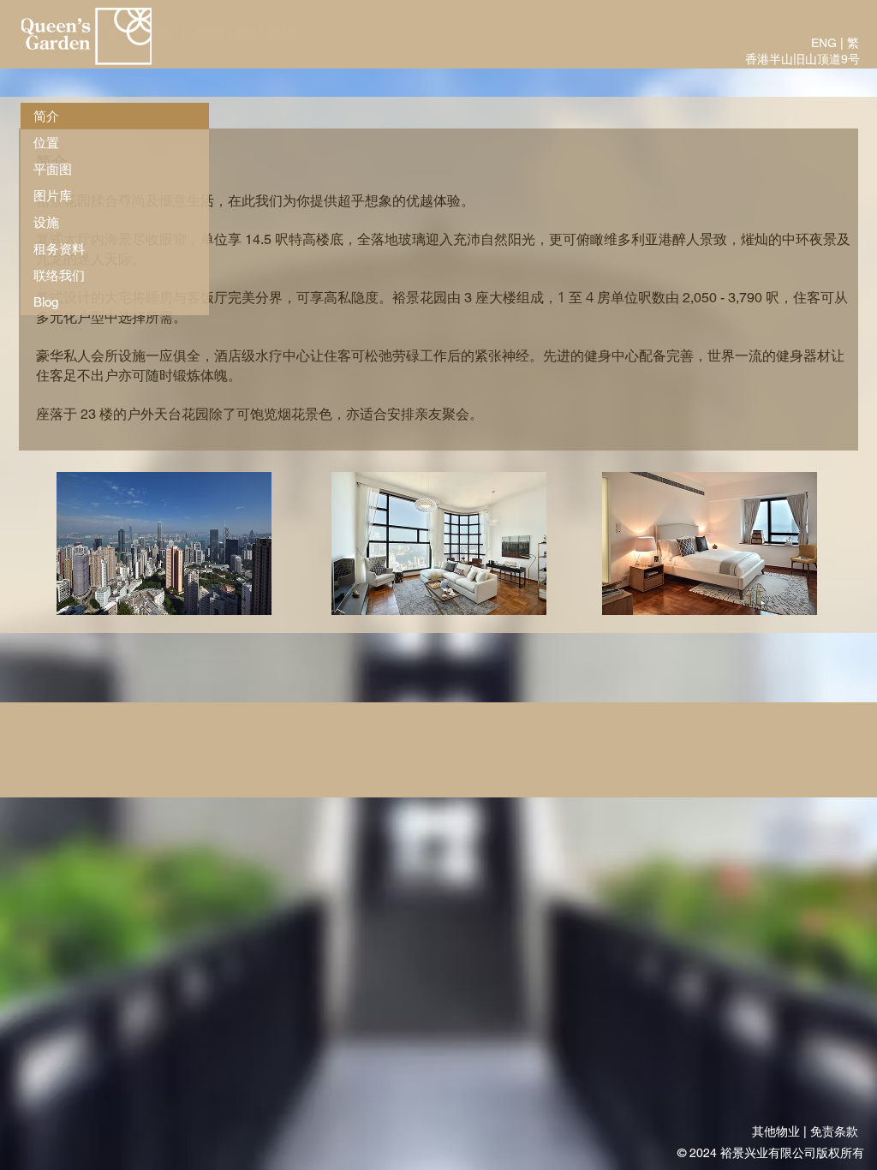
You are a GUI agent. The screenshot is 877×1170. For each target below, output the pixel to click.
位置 (46, 142)
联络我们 (59, 275)
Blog (45, 302)
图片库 (52, 195)
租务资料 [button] (59, 249)
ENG (824, 43)
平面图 (52, 169)
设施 (46, 222)
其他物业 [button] (776, 1131)
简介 (46, 116)
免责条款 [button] (834, 1131)
